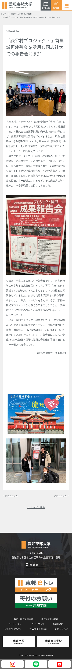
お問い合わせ (61, 629)
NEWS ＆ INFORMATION (21, 14)
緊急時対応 (58, 624)
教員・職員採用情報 (23, 619)
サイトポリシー (16, 624)
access (34, 564)
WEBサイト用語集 (38, 629)
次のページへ (60, 496)
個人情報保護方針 (49, 619)
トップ (3, 14)
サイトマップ (38, 624)
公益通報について (12, 629)
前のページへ (11, 496)
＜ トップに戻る (36, 507)
